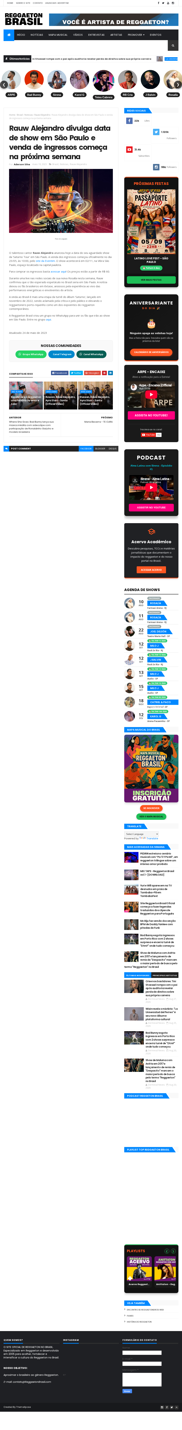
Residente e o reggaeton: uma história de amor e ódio (26, 400)
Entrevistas (96, 35)
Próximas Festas (151, 183)
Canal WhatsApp (93, 354)
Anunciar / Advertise (57, 3)
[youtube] (168, 3)
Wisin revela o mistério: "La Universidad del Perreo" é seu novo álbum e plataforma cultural (162, 1014)
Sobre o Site (23, 3)
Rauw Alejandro (42, 114)
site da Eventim (45, 261)
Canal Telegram (62, 354)
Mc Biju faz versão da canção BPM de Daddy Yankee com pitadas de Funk (158, 924)
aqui (48, 319)
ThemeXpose (23, 1407)
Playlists (136, 1250)
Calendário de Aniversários (151, 352)
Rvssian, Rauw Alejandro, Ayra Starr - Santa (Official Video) (61, 400)
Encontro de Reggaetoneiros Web (145, 1309)
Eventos (156, 35)
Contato (38, 3)
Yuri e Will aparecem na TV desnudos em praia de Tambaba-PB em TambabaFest (156, 891)
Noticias (29, 114)
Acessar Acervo (151, 569)
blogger (100, 448)
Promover (135, 35)
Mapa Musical (58, 35)
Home (10, 3)
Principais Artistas (165, 975)
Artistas (116, 35)
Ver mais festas (151, 280)
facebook (86, 448)
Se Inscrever (151, 808)
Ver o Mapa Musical (151, 816)
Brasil (20, 114)
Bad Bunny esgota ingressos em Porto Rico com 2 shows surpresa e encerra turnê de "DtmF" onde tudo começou (157, 940)
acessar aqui (58, 271)
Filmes (130, 1315)
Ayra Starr (51, 391)
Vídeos (78, 35)
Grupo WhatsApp (33, 354)
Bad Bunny (17, 391)
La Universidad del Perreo (152, 59)
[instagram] (173, 3)
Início (21, 35)
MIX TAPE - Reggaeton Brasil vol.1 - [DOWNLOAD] (157, 872)
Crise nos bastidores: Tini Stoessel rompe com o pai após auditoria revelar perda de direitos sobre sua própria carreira (161, 988)
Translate (152, 838)
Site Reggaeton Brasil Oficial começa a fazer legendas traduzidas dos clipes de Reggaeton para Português (157, 909)
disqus (113, 448)
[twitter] (163, 3)
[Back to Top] (176, 1407)
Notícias (37, 35)
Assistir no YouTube (151, 507)
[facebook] (158, 3)
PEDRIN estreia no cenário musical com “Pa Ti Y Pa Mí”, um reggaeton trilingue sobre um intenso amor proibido (159, 859)
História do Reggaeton (139, 1321)
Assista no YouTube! (151, 415)
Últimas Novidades (137, 975)
